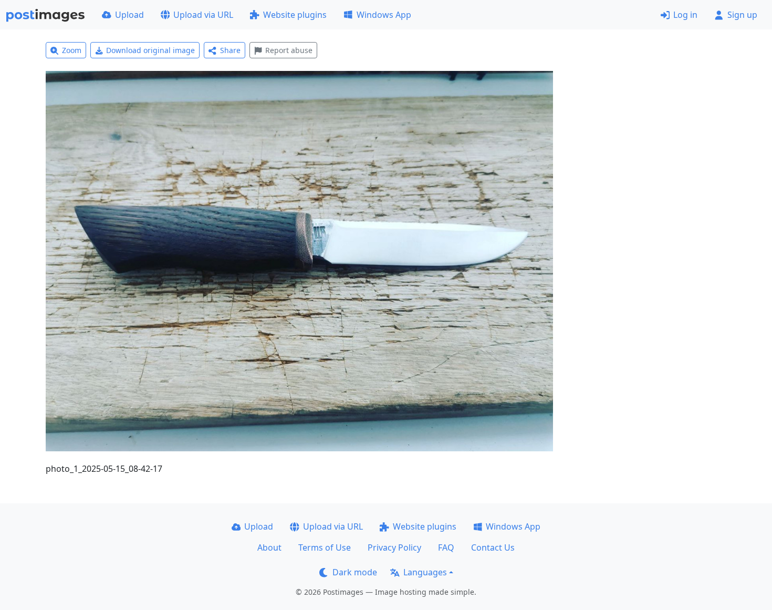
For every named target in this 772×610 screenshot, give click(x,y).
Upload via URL (203, 14)
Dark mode (354, 572)
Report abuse (288, 50)
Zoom (71, 50)
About (269, 547)
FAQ (446, 547)
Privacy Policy (394, 547)
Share (230, 50)
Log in (685, 14)
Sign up (742, 14)
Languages (425, 572)
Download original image (150, 50)
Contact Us (493, 547)
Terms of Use (324, 547)
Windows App (384, 14)
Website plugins (295, 14)
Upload (129, 14)
